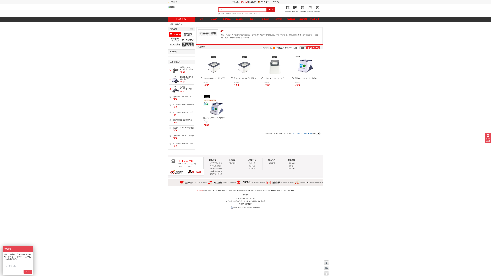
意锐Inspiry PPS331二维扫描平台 (306, 78)
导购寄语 (291, 166)
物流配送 (272, 163)
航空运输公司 (222, 190)
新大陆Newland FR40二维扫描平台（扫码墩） (183, 128)
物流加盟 (264, 190)
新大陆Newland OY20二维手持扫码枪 (186, 88)
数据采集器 (241, 190)
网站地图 (245, 195)
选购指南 (291, 163)
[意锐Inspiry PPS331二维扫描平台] (305, 75)
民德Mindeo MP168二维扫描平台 (186, 78)
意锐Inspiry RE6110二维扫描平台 (214, 78)
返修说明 (232, 163)
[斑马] (188, 44)
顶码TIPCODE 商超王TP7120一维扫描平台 (183, 120)
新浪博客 (176, 172)
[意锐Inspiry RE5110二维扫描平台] (244, 75)
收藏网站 (173, 2)
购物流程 (291, 168)
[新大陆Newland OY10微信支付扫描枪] (175, 73)
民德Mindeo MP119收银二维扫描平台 (183, 97)
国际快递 (291, 190)
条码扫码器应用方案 (210, 190)
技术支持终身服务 (216, 171)
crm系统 (257, 190)
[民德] (188, 39)
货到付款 (252, 168)
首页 (171, 24)
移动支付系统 (282, 190)
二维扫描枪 (248, 14)
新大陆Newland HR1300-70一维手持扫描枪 (183, 144)
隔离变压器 (250, 190)
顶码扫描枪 (232, 190)
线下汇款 (252, 166)
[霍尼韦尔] (175, 39)
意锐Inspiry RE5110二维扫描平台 (245, 78)
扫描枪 (234, 14)
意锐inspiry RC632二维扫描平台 (275, 78)
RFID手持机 (272, 190)
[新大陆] (188, 34)
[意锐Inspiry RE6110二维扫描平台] (213, 75)
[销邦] (175, 44)
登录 (242, 2)
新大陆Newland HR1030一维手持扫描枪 (183, 112)
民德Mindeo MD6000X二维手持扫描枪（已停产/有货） (183, 136)
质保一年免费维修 (216, 168)
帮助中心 (276, 2)
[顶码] (175, 34)
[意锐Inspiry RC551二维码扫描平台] (213, 115)
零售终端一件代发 (216, 174)
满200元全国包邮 (215, 166)
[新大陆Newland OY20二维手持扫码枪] (175, 92)
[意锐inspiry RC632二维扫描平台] (274, 75)
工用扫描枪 (256, 14)
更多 (191, 29)
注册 (246, 2)
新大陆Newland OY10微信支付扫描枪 (186, 68)
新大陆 (228, 14)
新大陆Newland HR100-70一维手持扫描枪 (183, 105)
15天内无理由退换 (216, 163)
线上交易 (252, 163)
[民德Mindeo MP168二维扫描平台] (175, 83)
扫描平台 (240, 14)
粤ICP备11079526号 (245, 204)
